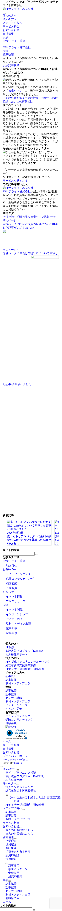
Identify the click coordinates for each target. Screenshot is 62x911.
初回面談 (11, 583)
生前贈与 (19, 216)
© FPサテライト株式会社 (15, 759)
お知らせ (8, 591)
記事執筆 (13, 65)
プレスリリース (15, 601)
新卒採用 (13, 865)
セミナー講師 (14, 618)
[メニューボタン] (4, 13)
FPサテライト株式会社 (17, 191)
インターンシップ (17, 614)
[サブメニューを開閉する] (18, 769)
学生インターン (18, 869)
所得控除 (8, 216)
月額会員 (11, 588)
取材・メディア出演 (18, 623)
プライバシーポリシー (16, 755)
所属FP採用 (15, 876)
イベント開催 (14, 609)
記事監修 (11, 633)
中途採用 (13, 872)
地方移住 (11, 565)
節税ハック (15, 90)
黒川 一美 (50, 216)
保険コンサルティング (20, 578)
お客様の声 (10, 569)
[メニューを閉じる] (1, 766)
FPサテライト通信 (14, 560)
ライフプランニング (18, 574)
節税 (27, 216)
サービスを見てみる (15, 180)
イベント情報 (14, 596)
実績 (5, 65)
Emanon (18, 762)
